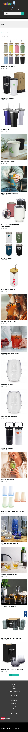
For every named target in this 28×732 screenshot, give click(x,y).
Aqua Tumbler (5, 130)
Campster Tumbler (6, 258)
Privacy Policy (14, 700)
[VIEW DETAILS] (14, 52)
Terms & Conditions (16, 16)
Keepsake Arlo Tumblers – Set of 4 (11, 638)
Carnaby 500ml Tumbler (8, 290)
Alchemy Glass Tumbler (8, 66)
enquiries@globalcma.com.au (14, 691)
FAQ (22, 16)
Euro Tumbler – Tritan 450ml (9, 416)
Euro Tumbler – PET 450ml (8, 385)
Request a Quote (8, 16)
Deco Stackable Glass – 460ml (10, 353)
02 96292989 (14, 688)
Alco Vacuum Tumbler (7, 98)
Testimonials (14, 703)
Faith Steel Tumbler (7, 448)
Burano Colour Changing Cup (9, 193)
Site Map (14, 706)
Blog (14, 708)
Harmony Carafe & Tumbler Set (10, 543)
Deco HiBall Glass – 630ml (8, 321)
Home (2, 32)
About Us (14, 697)
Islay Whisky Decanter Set (8, 606)
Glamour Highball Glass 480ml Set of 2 (12, 511)
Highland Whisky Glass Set (9, 575)
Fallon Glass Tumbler (7, 480)
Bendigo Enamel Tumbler (8, 161)
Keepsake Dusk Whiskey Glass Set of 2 (12, 670)
